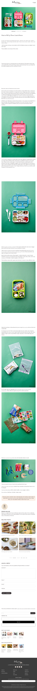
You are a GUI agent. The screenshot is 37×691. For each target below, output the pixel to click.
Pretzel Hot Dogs (9, 637)
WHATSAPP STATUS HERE (13, 498)
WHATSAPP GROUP (27, 498)
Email (2, 584)
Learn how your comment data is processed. (26, 608)
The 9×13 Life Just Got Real (24, 551)
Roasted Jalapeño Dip (21, 637)
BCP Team (3, 671)
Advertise (26, 673)
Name (3, 580)
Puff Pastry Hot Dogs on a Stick (8, 535)
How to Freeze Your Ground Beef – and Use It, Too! (21, 650)
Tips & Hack (15, 674)
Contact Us (26, 669)
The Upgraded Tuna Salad (6, 551)
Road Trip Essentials (14, 637)
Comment (3, 567)
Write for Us (27, 671)
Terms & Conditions (4, 673)
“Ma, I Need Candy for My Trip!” (25, 535)
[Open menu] (35, 2)
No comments (24, 31)
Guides (14, 671)
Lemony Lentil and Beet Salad (15, 650)
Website (3, 588)
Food (14, 673)
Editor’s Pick (15, 669)
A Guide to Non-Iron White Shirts (3, 637)
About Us (2, 669)
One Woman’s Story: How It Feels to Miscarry (3, 650)
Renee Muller (13, 31)
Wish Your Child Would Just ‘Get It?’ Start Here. (9, 650)
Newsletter (26, 674)
